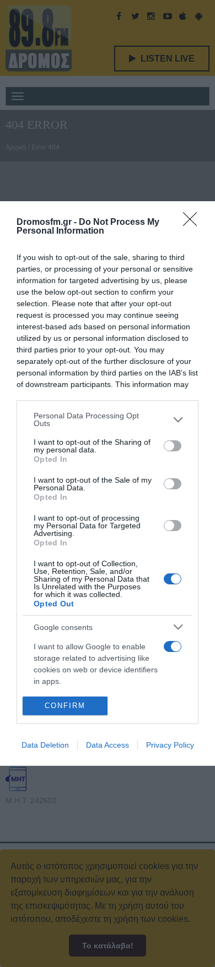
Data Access (107, 745)
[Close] (193, 222)
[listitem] (107, 419)
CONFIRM (65, 705)
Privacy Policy (170, 745)
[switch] (172, 445)
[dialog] (107, 483)
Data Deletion (45, 745)
